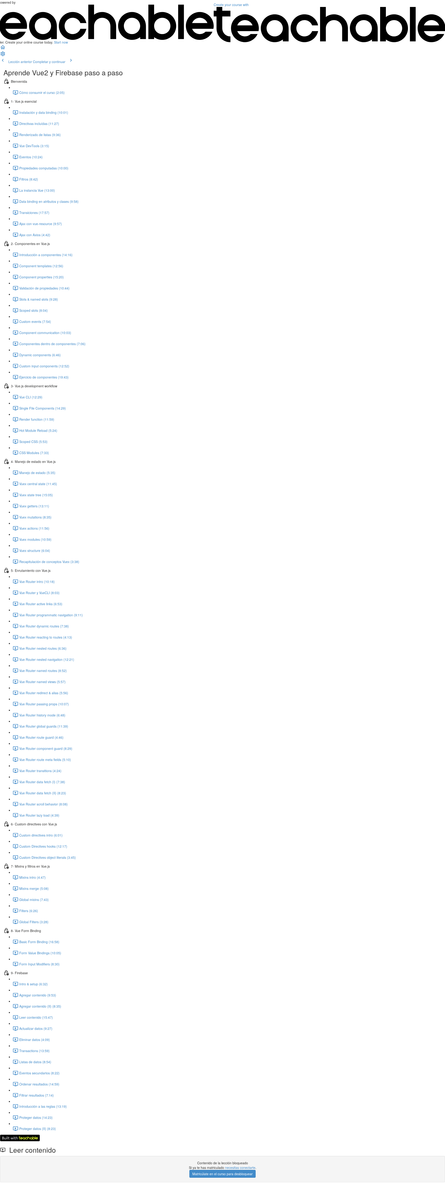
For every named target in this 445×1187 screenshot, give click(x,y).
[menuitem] (3, 55)
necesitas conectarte (240, 1167)
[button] (3, 48)
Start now (61, 42)
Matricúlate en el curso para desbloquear (222, 1173)
